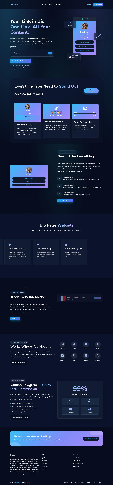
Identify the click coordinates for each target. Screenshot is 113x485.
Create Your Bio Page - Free (20, 61)
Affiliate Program (78, 463)
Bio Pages (44, 461)
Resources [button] (59, 4)
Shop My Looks (85, 46)
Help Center (76, 458)
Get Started (90, 91)
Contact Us (76, 466)
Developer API (77, 461)
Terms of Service (79, 482)
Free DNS (44, 463)
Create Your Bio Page (65, 201)
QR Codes (44, 458)
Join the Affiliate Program (20, 417)
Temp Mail (45, 466)
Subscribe (86, 42)
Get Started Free (91, 438)
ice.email (44, 469)
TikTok (30, 182)
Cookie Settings (97, 482)
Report (88, 482)
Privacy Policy (68, 482)
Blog (50, 4)
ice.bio (17, 482)
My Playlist (85, 50)
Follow (30, 185)
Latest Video (27, 119)
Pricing (43, 4)
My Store (27, 116)
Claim (50, 53)
